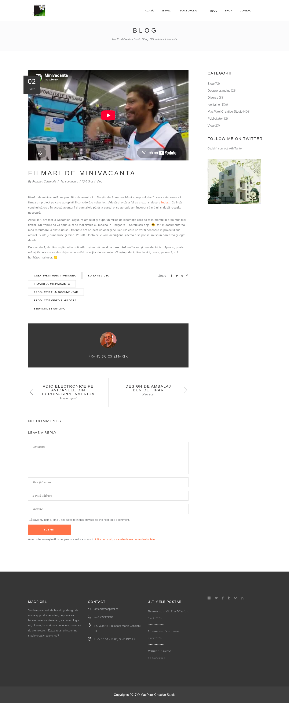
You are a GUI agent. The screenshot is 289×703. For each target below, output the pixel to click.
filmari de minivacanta (52, 283)
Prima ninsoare (159, 651)
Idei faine (214, 104)
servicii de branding (49, 308)
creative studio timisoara (55, 275)
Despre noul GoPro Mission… (170, 611)
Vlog (145, 39)
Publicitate (215, 118)
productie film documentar (56, 292)
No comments (70, 181)
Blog (211, 83)
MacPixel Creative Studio (126, 39)
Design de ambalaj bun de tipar (148, 388)
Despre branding (219, 90)
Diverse (213, 97)
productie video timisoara (55, 300)
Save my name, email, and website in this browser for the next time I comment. (81, 519)
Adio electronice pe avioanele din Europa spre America (68, 390)
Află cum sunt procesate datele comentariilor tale (125, 539)
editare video (98, 275)
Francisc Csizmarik (44, 181)
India (164, 202)
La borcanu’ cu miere (163, 631)
